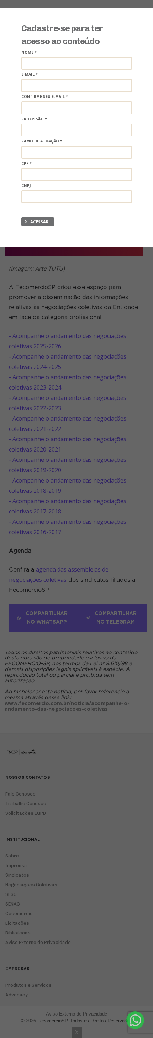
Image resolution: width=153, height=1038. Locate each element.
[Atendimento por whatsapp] (135, 1020)
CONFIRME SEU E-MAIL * (44, 96)
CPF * (26, 163)
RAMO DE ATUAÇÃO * (41, 141)
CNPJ (26, 185)
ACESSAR (39, 221)
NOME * (29, 52)
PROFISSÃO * (34, 118)
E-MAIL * (29, 74)
